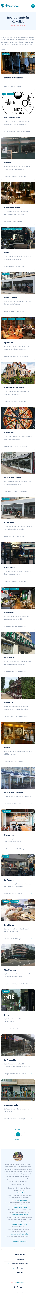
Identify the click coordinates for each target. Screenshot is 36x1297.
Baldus (7, 162)
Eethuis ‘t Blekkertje (13, 77)
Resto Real (9, 657)
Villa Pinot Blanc (12, 207)
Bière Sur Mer (10, 297)
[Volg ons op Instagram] (17, 1287)
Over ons (20, 1268)
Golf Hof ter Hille (12, 117)
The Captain (10, 970)
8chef (7, 747)
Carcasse (9, 835)
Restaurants (21, 25)
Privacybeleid (20, 1255)
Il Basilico (9, 432)
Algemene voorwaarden (20, 1263)
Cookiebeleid (19, 1259)
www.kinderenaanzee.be (19, 1224)
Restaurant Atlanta (13, 792)
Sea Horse (9, 925)
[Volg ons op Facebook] (14, 1287)
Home (13, 25)
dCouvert (9, 522)
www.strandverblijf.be (19, 1193)
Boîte (6, 1015)
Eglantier (8, 342)
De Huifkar (9, 612)
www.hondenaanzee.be (19, 1207)
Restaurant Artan (13, 477)
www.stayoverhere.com (20, 1241)
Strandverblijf (20, 1282)
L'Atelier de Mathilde (14, 387)
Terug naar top (19, 1292)
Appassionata (11, 1105)
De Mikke (8, 702)
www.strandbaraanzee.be (20, 1214)
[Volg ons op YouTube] (21, 1287)
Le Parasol (9, 880)
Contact (20, 1272)
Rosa (6, 252)
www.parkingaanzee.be (19, 1200)
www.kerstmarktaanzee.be (19, 1234)
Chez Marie (9, 567)
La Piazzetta (10, 1060)
